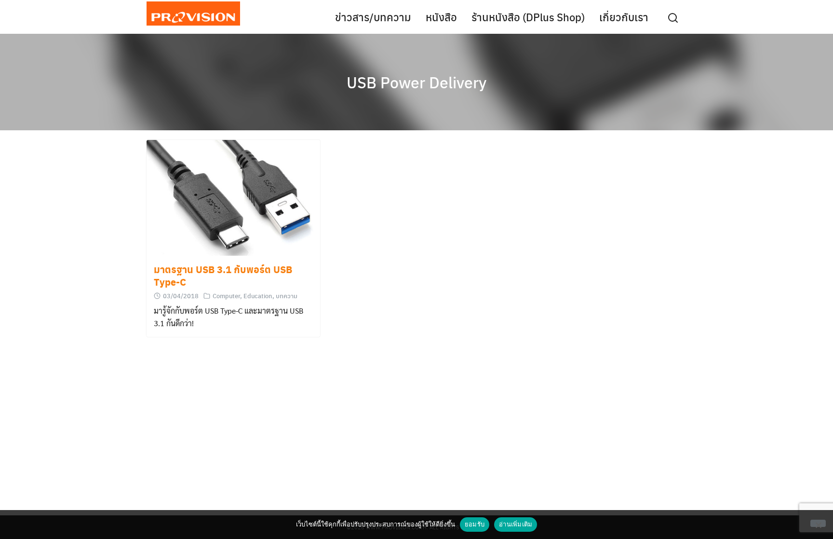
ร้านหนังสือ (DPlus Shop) (528, 17)
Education (257, 295)
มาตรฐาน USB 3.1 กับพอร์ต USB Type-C (223, 275)
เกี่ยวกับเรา (623, 17)
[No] (818, 523)
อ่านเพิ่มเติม (515, 524)
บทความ (286, 295)
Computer (226, 295)
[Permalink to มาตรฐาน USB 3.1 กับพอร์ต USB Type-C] (233, 198)
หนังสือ (441, 17)
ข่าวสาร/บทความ (373, 17)
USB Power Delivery (416, 82)
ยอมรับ (474, 524)
